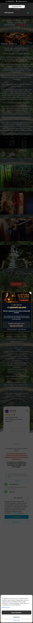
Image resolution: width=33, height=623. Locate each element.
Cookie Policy (16, 620)
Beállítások (16, 617)
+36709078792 (10, 1)
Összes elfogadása (16, 612)
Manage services (6, 607)
